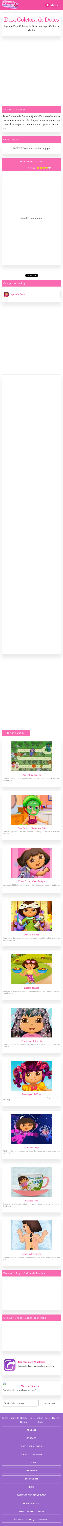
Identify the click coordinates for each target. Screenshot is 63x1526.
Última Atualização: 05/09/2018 (31, 1520)
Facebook (31, 1471)
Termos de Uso (31, 1503)
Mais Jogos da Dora (32, 161)
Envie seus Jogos (31, 1446)
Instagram (31, 1479)
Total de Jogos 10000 (31, 1511)
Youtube (31, 1462)
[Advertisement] (31, 72)
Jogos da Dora (17, 294)
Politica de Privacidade (31, 1495)
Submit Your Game (31, 1454)
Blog (32, 1487)
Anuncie (31, 1430)
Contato (31, 1438)
